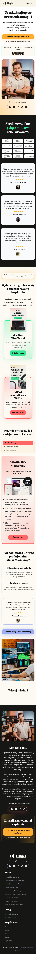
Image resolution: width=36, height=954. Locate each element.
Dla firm (7, 934)
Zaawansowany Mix (11, 887)
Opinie (7, 930)
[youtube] (14, 866)
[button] (29, 3)
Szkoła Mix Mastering (12, 877)
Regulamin (23, 948)
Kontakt (7, 937)
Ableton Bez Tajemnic (12, 898)
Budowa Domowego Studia (14, 905)
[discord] (26, 866)
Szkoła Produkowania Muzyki (14, 880)
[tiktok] (22, 866)
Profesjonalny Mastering (13, 891)
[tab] (18, 443)
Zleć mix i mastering (11, 914)
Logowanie (8, 941)
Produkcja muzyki (10, 917)
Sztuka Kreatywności (12, 901)
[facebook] (10, 866)
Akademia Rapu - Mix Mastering (15, 894)
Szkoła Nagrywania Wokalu (14, 884)
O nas (7, 927)
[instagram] (18, 866)
